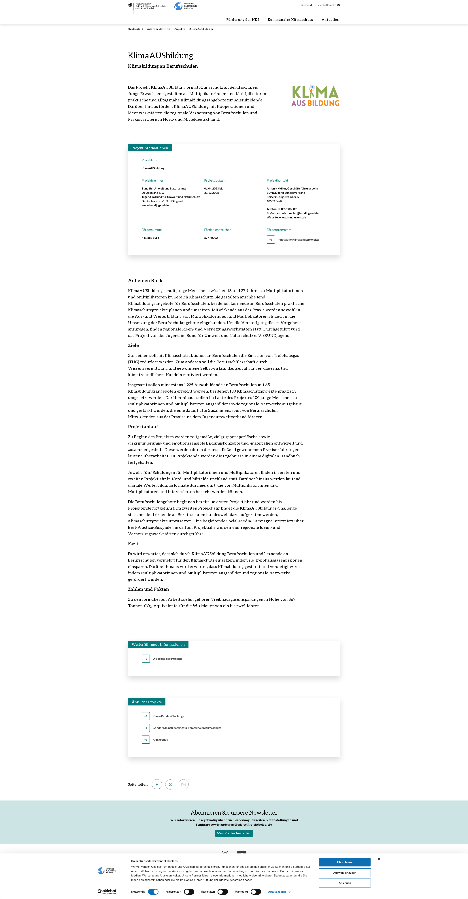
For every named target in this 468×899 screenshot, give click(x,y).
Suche (305, 4)
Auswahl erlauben (344, 872)
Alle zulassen (344, 862)
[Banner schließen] (379, 859)
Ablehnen (345, 883)
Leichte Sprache (326, 4)
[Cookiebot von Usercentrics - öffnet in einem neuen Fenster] (107, 892)
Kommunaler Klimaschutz (290, 20)
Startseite (134, 28)
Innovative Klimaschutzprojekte (299, 239)
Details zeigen (277, 891)
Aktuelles (330, 20)
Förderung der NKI (242, 20)
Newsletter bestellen (234, 833)
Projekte (179, 28)
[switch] (189, 892)
